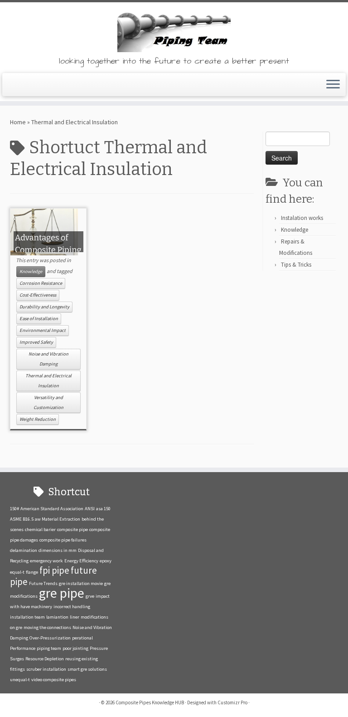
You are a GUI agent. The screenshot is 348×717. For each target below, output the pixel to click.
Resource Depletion (44, 659)
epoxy (105, 561)
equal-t (17, 572)
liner (74, 617)
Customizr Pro (232, 702)
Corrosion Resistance (40, 283)
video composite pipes (53, 680)
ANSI (90, 509)
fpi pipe (54, 570)
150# (14, 509)
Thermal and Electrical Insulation (48, 381)
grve (90, 596)
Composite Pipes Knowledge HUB (150, 702)
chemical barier (40, 529)
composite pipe (72, 529)
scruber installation (46, 669)
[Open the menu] (333, 85)
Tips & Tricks (296, 264)
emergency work (46, 561)
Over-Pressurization (50, 638)
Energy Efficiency (81, 561)
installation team (27, 617)
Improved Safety (36, 342)
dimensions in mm (58, 550)
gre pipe (61, 593)
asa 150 (103, 509)
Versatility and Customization (48, 402)
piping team (49, 648)
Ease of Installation (38, 319)
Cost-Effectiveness (37, 295)
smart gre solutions (87, 669)
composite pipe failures (63, 540)
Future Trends (43, 583)
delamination (23, 550)
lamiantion (57, 617)
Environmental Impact (42, 330)
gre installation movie (81, 583)
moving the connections (47, 627)
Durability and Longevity (44, 307)
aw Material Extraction (57, 519)
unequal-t (20, 680)
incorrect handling (71, 607)
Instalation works (302, 218)
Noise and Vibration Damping (48, 359)
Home (18, 122)
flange (32, 572)
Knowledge (30, 271)
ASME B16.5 (22, 519)
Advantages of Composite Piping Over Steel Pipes (48, 250)
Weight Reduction (37, 419)
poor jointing (75, 648)
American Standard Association (51, 509)
